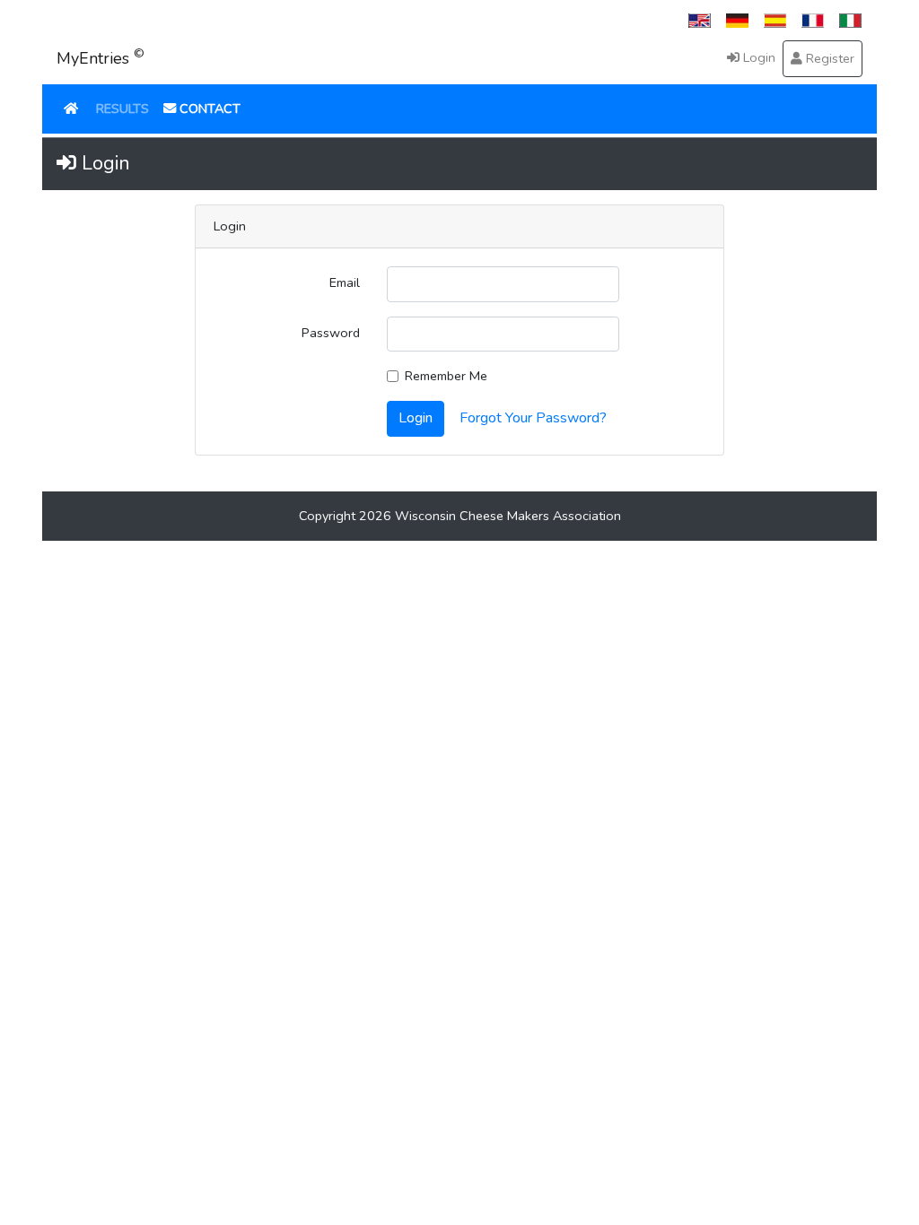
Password (331, 333)
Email (344, 282)
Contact (208, 108)
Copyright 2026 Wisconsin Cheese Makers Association (460, 516)
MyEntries (100, 57)
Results (122, 108)
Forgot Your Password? (533, 418)
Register (828, 58)
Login (757, 57)
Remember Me (446, 376)
